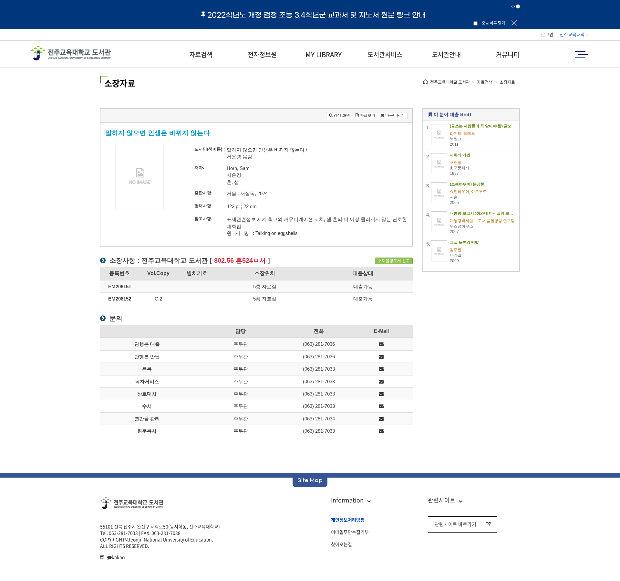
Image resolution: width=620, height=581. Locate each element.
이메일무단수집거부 (350, 532)
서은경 (234, 175)
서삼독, (248, 193)
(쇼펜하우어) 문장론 (467, 184)
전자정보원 (262, 54)
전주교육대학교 (574, 34)
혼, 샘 (233, 182)
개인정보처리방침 (348, 519)
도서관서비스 (384, 54)
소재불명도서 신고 (394, 261)
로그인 (547, 34)
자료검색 (200, 54)
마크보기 (367, 115)
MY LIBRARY (323, 54)
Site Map (310, 480)
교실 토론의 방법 (464, 242)
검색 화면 (341, 115)
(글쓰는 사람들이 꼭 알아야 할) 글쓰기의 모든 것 (483, 126)
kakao (118, 557)
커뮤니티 (507, 54)
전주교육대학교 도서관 (450, 82)
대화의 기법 (460, 155)
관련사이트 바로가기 (455, 524)
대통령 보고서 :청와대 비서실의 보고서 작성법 (483, 213)
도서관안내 (446, 54)
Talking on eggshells (276, 233)
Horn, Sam (238, 168)
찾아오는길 (341, 544)
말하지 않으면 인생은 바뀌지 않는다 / (267, 150)
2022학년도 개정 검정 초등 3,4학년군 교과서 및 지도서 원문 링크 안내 (316, 14)
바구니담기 (394, 115)
